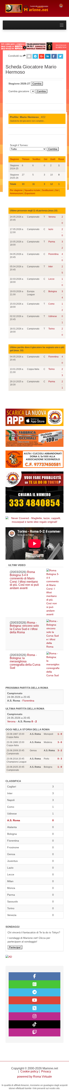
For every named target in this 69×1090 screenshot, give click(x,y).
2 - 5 (62, 269)
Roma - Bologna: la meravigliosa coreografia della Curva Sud (25, 661)
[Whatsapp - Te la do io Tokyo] (34, 984)
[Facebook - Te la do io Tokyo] (34, 976)
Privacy (46, 1071)
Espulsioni (30, 193)
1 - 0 (62, 282)
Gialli (52, 159)
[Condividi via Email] (29, 56)
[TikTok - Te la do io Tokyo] (34, 1024)
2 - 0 (62, 220)
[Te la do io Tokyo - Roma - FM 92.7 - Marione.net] (29, 8)
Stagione (14, 159)
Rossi (61, 159)
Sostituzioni (47, 190)
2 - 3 (62, 372)
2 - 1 (62, 384)
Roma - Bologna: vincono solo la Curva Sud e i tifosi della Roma (24, 627)
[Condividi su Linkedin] (48, 56)
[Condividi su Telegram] (35, 56)
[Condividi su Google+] (41, 56)
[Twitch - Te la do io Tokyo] (34, 1032)
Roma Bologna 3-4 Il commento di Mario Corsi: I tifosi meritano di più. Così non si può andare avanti (24, 580)
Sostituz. (36, 159)
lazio (50, 229)
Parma (51, 241)
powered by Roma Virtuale (34, 1076)
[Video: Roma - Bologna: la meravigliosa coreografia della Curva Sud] (52, 664)
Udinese (52, 316)
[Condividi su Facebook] (54, 56)
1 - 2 (62, 307)
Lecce (51, 279)
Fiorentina (53, 254)
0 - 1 (62, 319)
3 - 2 (62, 244)
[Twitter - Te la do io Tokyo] (34, 1008)
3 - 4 (62, 294)
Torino (51, 328)
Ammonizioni (16, 193)
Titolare (25, 159)
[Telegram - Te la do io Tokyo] (34, 992)
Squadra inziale (32, 190)
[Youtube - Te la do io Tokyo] (34, 1000)
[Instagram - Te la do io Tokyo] (34, 1016)
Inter (50, 266)
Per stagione (16, 190)
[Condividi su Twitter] (60, 56)
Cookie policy (29, 1071)
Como (51, 304)
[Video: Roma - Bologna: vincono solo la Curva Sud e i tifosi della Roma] (52, 633)
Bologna (52, 291)
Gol (45, 159)
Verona (52, 217)
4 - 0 (62, 257)
